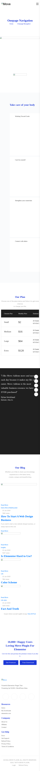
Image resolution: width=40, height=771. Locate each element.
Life (2, 574)
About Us (4, 722)
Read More (4, 505)
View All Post (31, 614)
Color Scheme (9, 582)
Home (11, 24)
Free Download (28, 662)
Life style (4, 600)
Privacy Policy (5, 744)
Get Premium (11, 662)
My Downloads (6, 710)
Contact (3, 727)
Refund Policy (5, 741)
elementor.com (6, 713)
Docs (3, 735)
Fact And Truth (10, 608)
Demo (3, 708)
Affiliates (4, 724)
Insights (3, 547)
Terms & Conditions (7, 746)
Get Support (5, 738)
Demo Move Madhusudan (9, 508)
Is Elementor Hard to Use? (16, 556)
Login (14, 765)
